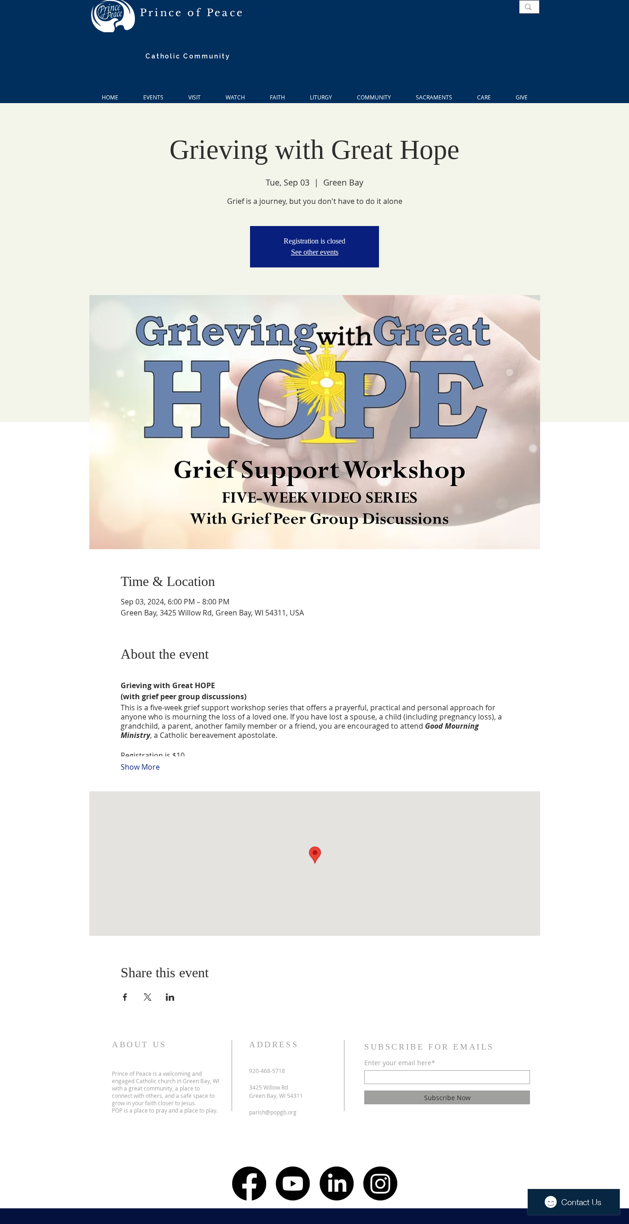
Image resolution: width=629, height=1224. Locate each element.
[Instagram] (380, 1183)
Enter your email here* (399, 1063)
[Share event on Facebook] (125, 997)
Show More (140, 767)
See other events (314, 252)
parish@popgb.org (273, 1112)
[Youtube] (293, 1183)
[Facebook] (249, 1183)
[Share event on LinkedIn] (170, 997)
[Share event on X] (147, 997)
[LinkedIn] (337, 1183)
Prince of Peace (192, 13)
